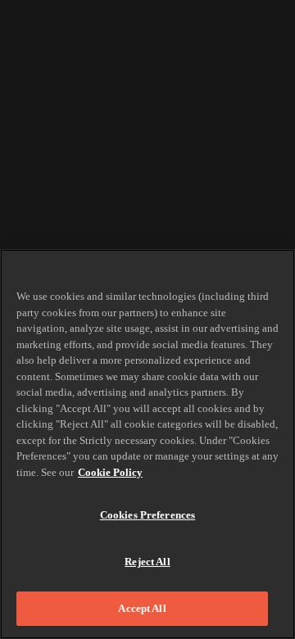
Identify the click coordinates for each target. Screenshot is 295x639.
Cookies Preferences (147, 515)
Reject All (147, 561)
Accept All (142, 608)
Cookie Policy (110, 472)
